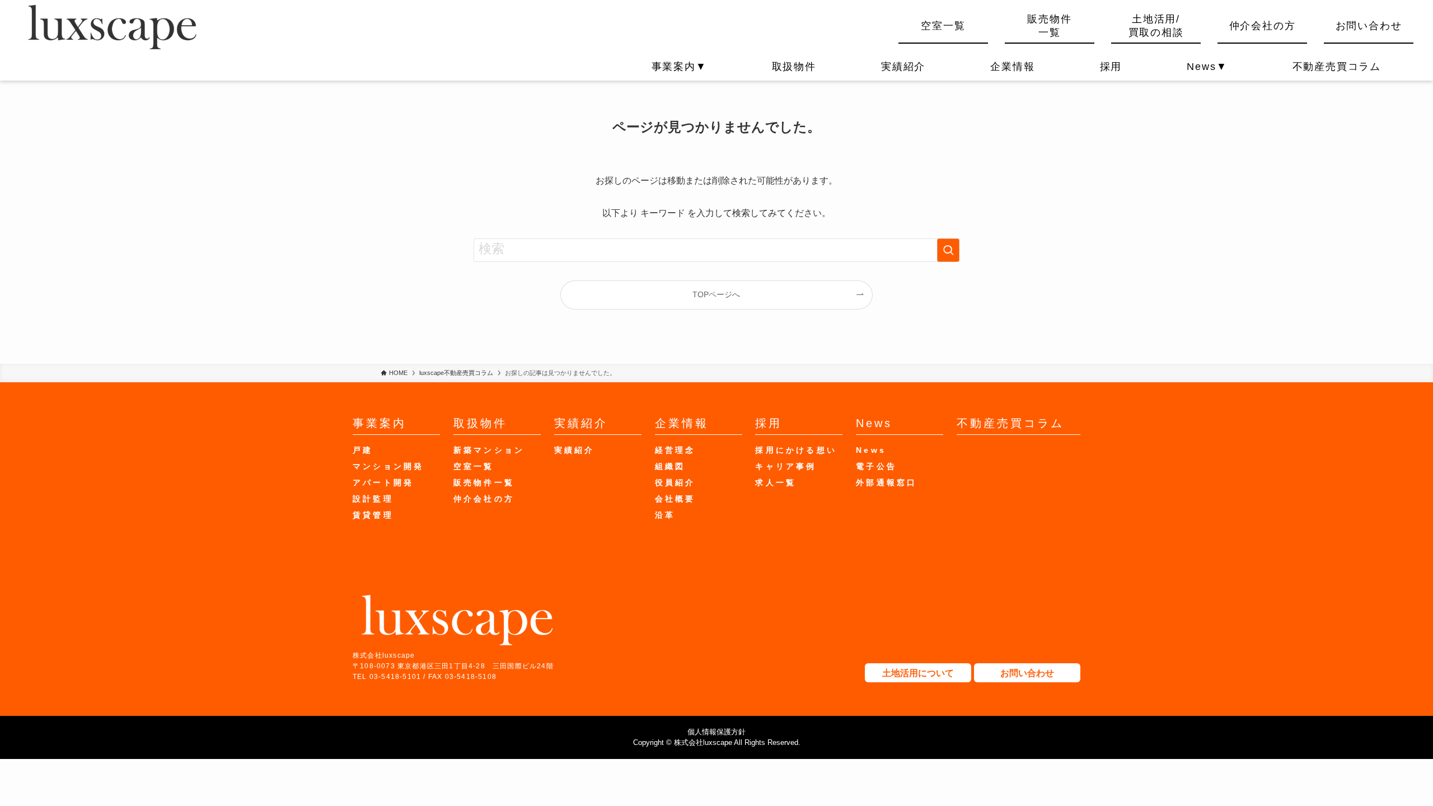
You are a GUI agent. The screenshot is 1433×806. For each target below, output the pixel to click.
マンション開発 (388, 466)
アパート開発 (383, 482)
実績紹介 (903, 66)
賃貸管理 (373, 514)
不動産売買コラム (1336, 66)
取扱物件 (794, 66)
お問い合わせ (1369, 25)
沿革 (665, 514)
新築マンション (489, 450)
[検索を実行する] (948, 250)
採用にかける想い (796, 450)
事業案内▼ (679, 66)
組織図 (670, 466)
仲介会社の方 (1262, 25)
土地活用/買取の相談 (1156, 25)
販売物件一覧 (1049, 25)
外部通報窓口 (886, 482)
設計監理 (373, 498)
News (874, 423)
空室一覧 (943, 25)
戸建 (363, 450)
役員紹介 (675, 482)
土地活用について (918, 673)
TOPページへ (716, 294)
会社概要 (675, 498)
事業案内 (379, 423)
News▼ (1207, 66)
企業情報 (1012, 66)
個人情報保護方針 (716, 732)
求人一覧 (775, 482)
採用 (1111, 66)
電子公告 (876, 466)
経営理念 (675, 450)
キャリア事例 (785, 466)
